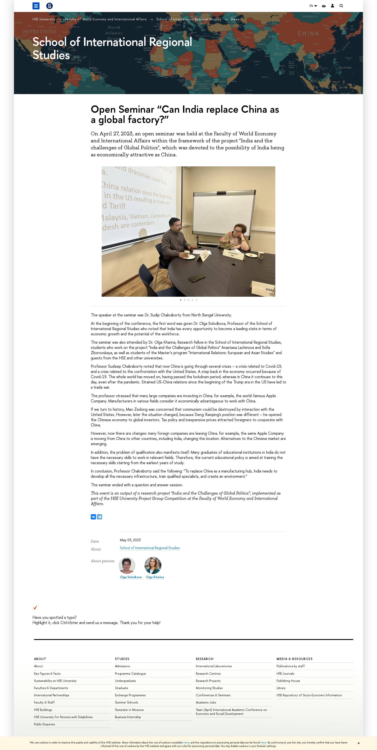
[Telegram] (99, 516)
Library (281, 688)
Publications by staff (291, 666)
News (235, 19)
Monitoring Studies (209, 688)
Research (205, 659)
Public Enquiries (44, 724)
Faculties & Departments (51, 688)
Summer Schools (126, 702)
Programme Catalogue (130, 673)
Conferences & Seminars (213, 695)
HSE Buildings (43, 710)
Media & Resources (295, 659)
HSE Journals (285, 673)
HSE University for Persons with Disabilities (63, 717)
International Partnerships (51, 695)
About (40, 659)
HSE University (45, 19)
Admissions (122, 666)
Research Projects (208, 681)
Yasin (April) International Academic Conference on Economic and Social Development (231, 712)
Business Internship (128, 717)
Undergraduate (125, 681)
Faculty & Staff (44, 702)
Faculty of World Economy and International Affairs (106, 19)
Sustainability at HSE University (55, 681)
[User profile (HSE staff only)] (332, 6)
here (186, 742)
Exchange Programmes (130, 695)
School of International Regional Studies (189, 19)
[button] (94, 231)
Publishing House (288, 681)
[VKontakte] (93, 516)
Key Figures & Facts (47, 673)
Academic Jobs (206, 702)
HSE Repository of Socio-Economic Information (309, 695)
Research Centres (208, 673)
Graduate (121, 688)
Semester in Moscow (129, 710)
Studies (122, 659)
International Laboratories (214, 666)
